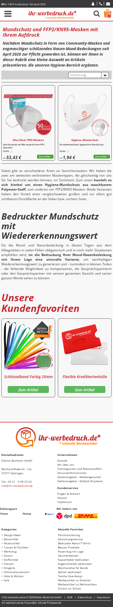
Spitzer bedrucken (69, 572)
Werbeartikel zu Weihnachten (77, 584)
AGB (69, 597)
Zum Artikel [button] (44, 156)
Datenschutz (85, 597)
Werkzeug (10, 551)
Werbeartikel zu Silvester (74, 580)
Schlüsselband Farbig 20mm (28, 376)
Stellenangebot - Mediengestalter (79, 477)
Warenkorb (109, 15)
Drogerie (9, 568)
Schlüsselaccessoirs (17, 572)
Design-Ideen (12, 535)
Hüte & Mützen (14, 576)
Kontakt (62, 460)
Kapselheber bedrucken (73, 560)
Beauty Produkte (69, 547)
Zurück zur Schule (69, 588)
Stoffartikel (11, 560)
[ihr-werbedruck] (52, 13)
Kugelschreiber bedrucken (75, 564)
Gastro (8, 555)
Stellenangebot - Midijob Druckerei (80, 481)
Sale (6, 580)
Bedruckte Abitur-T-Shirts (74, 543)
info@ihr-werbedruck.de (17, 486)
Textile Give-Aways (70, 576)
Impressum (64, 502)
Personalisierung (69, 535)
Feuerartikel (12, 543)
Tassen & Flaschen (16, 547)
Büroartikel (11, 539)
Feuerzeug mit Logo (70, 551)
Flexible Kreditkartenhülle (85, 376)
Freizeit (9, 564)
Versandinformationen (72, 473)
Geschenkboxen (68, 555)
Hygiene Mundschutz (84, 140)
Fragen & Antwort (68, 494)
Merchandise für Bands (73, 568)
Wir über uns (65, 465)
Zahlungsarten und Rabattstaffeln (79, 469)
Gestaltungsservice (70, 539)
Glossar (62, 498)
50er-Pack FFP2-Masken (28, 140)
